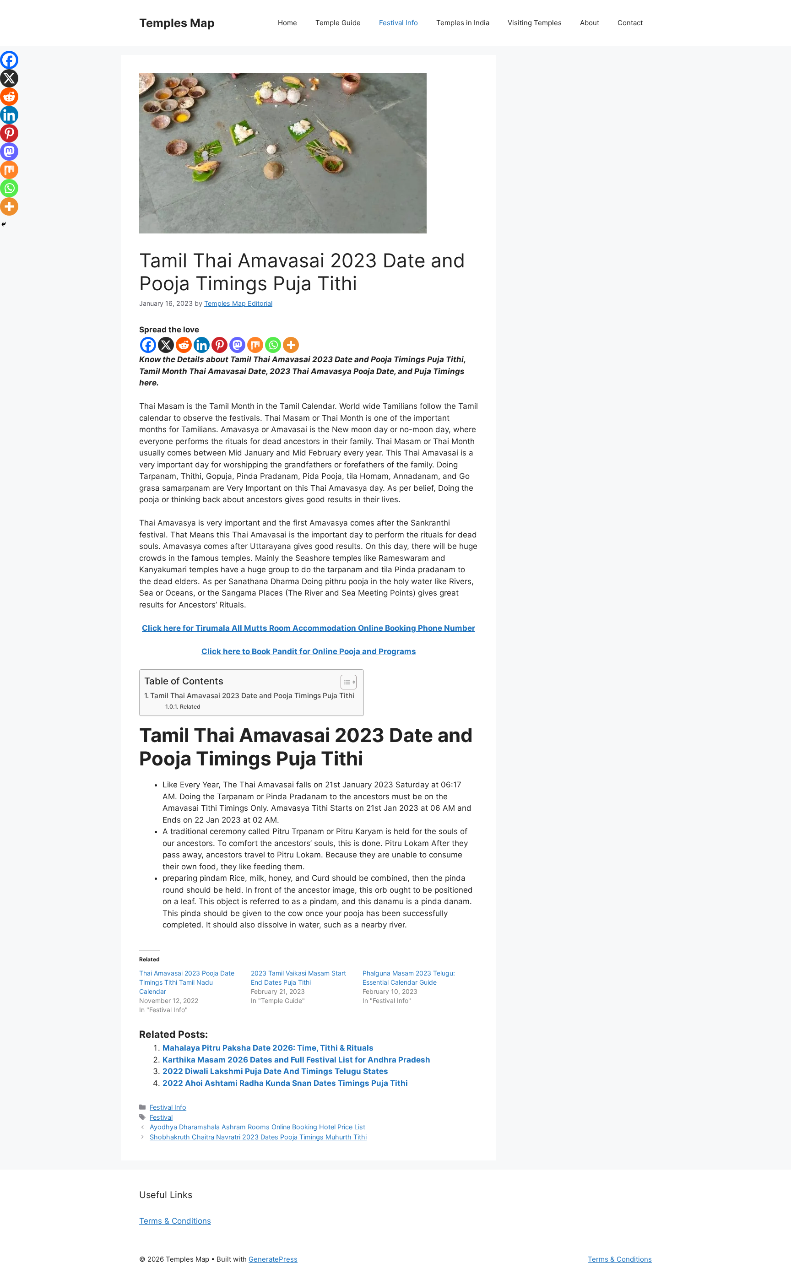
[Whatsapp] (273, 345)
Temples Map (177, 23)
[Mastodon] (237, 345)
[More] (291, 345)
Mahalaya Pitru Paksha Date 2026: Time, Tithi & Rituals (268, 1047)
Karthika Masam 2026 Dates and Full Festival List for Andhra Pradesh (296, 1059)
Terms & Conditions (175, 1220)
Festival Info (398, 22)
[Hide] (3, 224)
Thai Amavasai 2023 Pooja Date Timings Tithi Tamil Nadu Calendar (186, 982)
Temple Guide (338, 22)
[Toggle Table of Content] (344, 682)
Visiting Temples (535, 22)
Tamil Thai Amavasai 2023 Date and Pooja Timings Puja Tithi (252, 695)
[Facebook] (148, 345)
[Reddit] (184, 345)
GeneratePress (273, 1259)
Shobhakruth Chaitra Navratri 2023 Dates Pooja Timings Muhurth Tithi (258, 1137)
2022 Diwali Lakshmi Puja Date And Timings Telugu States (275, 1071)
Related (190, 706)
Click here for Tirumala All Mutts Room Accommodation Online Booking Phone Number (308, 628)
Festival (161, 1117)
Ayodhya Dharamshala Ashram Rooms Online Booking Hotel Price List (257, 1127)
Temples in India (462, 22)
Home (287, 22)
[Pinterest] (219, 345)
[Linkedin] (202, 345)
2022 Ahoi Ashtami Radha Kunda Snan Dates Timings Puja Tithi (285, 1083)
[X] (166, 345)
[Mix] (255, 345)
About (589, 22)
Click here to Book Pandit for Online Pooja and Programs (308, 651)
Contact (630, 22)
